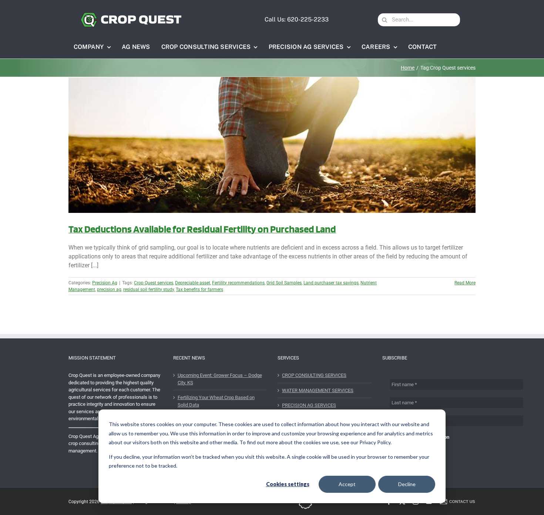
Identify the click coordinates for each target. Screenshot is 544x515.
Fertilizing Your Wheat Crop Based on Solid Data (216, 401)
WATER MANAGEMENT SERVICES (317, 390)
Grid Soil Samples (284, 282)
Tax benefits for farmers (199, 289)
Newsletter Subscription (423, 437)
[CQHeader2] (131, 14)
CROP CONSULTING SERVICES (314, 375)
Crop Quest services (153, 282)
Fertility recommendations (238, 282)
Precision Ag (104, 282)
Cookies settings (287, 484)
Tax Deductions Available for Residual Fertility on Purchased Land (202, 229)
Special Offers (413, 444)
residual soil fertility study (148, 289)
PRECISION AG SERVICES (309, 405)
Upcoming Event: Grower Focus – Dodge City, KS (220, 378)
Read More (465, 282)
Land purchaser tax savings (331, 282)
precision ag (109, 289)
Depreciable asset (192, 282)
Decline (407, 484)
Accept (347, 484)
